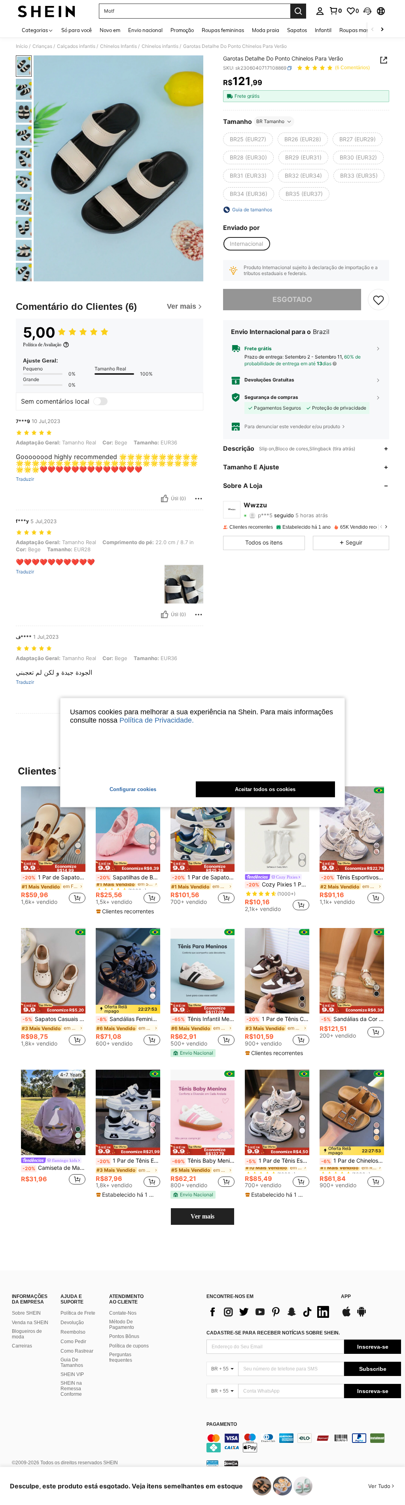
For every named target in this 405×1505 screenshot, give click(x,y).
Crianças (42, 46)
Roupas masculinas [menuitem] (362, 30)
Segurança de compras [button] (271, 397)
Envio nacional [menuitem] (145, 30)
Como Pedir (73, 1341)
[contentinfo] (303, 1442)
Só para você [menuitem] (76, 30)
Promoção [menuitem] (182, 30)
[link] (335, 10)
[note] (53, 866)
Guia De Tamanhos (72, 1362)
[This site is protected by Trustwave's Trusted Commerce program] (212, 1463)
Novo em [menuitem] (110, 30)
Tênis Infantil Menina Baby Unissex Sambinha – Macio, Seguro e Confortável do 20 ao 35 (203, 1019)
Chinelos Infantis (118, 46)
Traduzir (25, 479)
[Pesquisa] (298, 11)
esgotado (292, 299)
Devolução (72, 1322)
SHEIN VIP (72, 1374)
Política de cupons (129, 1346)
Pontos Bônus (124, 1336)
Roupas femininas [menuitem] (223, 30)
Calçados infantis (76, 46)
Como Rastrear (77, 1351)
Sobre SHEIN (26, 1313)
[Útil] (164, 498)
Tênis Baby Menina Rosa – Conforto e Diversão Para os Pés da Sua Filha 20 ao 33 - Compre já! (203, 1161)
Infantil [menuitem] (323, 30)
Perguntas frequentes (120, 1357)
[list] (269, 1312)
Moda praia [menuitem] (265, 30)
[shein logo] (46, 11)
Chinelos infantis (160, 46)
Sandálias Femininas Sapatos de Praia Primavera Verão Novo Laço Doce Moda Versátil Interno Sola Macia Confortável (128, 1019)
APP (346, 1296)
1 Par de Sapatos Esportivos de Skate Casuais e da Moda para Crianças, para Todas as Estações (203, 877)
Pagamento (221, 1424)
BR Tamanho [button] (270, 121)
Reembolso (73, 1332)
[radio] (248, 139)
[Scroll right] (382, 30)
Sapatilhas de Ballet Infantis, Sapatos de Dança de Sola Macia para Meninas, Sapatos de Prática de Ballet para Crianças (128, 877)
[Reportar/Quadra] (198, 498)
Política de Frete (78, 1313)
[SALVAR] (378, 299)
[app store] (346, 1315)
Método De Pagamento (121, 1324)
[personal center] (320, 11)
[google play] (361, 1315)
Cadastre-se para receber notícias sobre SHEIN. (273, 1333)
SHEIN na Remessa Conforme (71, 1388)
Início (22, 46)
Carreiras (22, 1346)
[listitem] (53, 848)
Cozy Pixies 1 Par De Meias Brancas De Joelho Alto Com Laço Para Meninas (277, 884)
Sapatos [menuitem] (297, 30)
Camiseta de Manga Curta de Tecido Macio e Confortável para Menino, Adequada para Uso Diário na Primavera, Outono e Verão (54, 1168)
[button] (367, 11)
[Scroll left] (372, 30)
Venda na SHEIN (30, 1322)
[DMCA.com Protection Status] (231, 1463)
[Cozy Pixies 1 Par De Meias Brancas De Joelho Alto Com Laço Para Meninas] (277, 829)
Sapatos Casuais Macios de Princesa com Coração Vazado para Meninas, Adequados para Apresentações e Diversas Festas (54, 1019)
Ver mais (202, 1216)
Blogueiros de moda (27, 1334)
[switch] (100, 401)
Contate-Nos (122, 1313)
